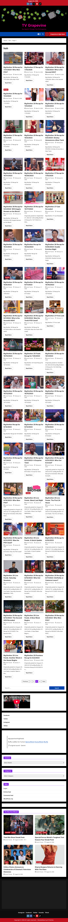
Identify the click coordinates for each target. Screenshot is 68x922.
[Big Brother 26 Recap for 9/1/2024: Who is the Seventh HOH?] (13, 306)
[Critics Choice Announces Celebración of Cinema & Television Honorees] (18, 855)
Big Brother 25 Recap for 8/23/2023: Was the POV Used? (13, 540)
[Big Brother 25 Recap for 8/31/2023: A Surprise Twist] (34, 449)
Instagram (7, 722)
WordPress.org (8, 798)
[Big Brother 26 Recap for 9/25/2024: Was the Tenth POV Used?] (34, 306)
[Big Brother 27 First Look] (54, 306)
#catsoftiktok (39, 742)
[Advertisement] (34, 894)
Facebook (6, 715)
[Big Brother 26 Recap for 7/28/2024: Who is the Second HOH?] (54, 58)
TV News (49, 62)
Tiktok (47, 912)
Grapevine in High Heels (57, 34)
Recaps (7, 62)
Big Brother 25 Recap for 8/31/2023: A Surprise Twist (33, 460)
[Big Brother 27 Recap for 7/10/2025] (54, 164)
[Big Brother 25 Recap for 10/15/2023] (34, 382)
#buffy (46, 742)
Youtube (41, 912)
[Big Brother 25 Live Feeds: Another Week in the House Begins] (13, 646)
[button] (42, 34)
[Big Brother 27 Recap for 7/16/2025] (34, 58)
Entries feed (7, 792)
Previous (25, 681)
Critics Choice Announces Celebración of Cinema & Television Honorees (17, 869)
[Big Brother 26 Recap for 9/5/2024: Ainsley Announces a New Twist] (54, 126)
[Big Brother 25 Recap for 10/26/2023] (34, 164)
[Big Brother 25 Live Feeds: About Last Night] (34, 489)
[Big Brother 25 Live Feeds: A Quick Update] (34, 529)
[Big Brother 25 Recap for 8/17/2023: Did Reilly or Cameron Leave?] (54, 566)
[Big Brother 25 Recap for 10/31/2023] (13, 164)
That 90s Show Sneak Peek (14, 837)
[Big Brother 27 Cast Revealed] (54, 197)
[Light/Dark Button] (39, 34)
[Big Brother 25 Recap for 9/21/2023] (54, 382)
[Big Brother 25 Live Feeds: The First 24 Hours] (54, 489)
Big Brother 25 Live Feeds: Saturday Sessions (11, 578)
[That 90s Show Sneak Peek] (18, 825)
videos (13, 832)
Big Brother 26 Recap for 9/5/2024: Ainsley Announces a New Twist (54, 137)
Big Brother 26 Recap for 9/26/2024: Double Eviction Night (54, 247)
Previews (7, 832)
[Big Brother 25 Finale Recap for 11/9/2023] (34, 344)
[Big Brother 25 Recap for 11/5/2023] (34, 94)
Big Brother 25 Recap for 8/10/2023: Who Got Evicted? (33, 578)
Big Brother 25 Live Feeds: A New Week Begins (32, 618)
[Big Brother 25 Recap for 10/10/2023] (13, 344)
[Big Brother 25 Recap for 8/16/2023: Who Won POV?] (13, 489)
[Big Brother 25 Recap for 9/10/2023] (54, 415)
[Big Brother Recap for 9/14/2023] (13, 415)
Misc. (6, 862)
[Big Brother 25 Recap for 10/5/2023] (34, 126)
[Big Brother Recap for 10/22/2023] (34, 235)
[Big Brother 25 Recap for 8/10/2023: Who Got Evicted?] (34, 566)
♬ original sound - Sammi (17, 745)
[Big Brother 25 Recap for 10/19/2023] (54, 273)
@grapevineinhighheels (16, 739)
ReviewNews (41, 920)
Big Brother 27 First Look (54, 316)
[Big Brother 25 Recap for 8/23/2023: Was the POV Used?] (13, 529)
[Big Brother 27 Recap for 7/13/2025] (13, 126)
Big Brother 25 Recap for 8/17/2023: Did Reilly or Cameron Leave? (54, 578)
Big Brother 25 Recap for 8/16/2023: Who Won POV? (13, 500)
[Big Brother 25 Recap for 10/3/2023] (13, 235)
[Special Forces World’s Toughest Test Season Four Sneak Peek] (49, 825)
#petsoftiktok (29, 742)
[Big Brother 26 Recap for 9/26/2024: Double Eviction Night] (54, 235)
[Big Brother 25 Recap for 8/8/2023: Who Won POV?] (54, 606)
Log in (5, 788)
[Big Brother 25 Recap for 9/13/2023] (34, 415)
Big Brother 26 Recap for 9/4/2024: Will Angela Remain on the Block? (13, 209)
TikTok (6, 725)
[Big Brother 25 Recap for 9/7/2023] (13, 449)
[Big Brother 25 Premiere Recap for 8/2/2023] (34, 646)
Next (43, 681)
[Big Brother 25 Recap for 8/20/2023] (54, 529)
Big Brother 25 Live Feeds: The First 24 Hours (52, 500)
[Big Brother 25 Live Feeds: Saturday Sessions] (13, 566)
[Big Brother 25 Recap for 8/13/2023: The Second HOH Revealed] (13, 606)
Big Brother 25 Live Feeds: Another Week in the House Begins (13, 657)
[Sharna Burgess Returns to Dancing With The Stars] (49, 855)
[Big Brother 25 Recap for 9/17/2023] (34, 273)
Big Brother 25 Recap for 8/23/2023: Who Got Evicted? (54, 460)
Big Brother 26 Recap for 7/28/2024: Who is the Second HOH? (54, 69)
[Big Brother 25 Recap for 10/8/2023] (13, 273)
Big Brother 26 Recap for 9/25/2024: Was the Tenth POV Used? (33, 318)
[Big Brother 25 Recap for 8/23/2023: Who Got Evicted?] (54, 449)
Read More (9, 83)
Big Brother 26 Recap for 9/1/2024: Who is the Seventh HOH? (13, 318)
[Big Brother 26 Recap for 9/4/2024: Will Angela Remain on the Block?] (13, 197)
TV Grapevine (34, 25)
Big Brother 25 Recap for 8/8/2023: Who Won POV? (54, 618)
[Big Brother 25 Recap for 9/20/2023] (54, 94)
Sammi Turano (8, 74)
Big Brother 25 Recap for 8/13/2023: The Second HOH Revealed (13, 618)
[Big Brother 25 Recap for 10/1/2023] (54, 344)
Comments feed (8, 795)
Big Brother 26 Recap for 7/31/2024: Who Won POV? (13, 69)
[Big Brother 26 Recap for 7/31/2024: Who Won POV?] (13, 58)
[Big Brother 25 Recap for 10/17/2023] (34, 197)
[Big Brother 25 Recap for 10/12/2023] (13, 382)
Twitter (6, 719)
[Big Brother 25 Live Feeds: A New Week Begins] (34, 606)
